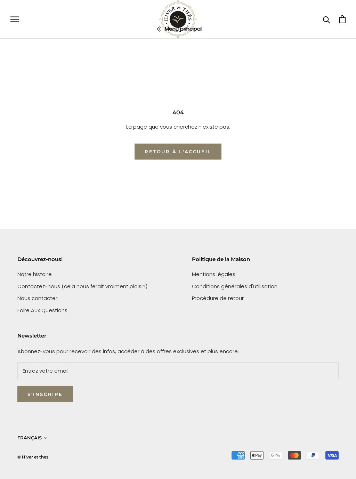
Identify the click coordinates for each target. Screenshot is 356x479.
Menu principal (182, 28)
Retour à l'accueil (178, 151)
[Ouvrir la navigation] (14, 19)
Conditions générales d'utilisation (234, 286)
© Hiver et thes (32, 457)
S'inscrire (45, 394)
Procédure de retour (218, 298)
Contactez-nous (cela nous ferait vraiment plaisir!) (82, 286)
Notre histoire (34, 274)
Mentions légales (213, 274)
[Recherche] (326, 19)
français (29, 437)
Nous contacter (37, 298)
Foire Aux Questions (42, 310)
